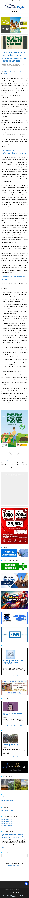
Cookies (15, 889)
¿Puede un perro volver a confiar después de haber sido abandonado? (14, 662)
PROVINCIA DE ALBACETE (7, 819)
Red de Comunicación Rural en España (14, 873)
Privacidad (20, 889)
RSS (21, 891)
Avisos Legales (9, 891)
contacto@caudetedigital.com (14, 865)
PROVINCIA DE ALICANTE (7, 821)
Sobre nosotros (8, 889)
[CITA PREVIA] (14, 553)
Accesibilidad (16, 891)
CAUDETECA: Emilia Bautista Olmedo (12, 714)
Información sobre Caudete (7, 810)
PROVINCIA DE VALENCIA (7, 823)
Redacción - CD (8, 71)
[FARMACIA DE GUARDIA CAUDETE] (14, 566)
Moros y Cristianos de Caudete (8, 812)
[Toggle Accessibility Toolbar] (26, 884)
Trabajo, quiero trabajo (11, 745)
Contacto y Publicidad (14, 892)
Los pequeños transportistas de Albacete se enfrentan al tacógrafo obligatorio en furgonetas (13, 835)
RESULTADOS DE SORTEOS (7, 800)
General (6, 73)
